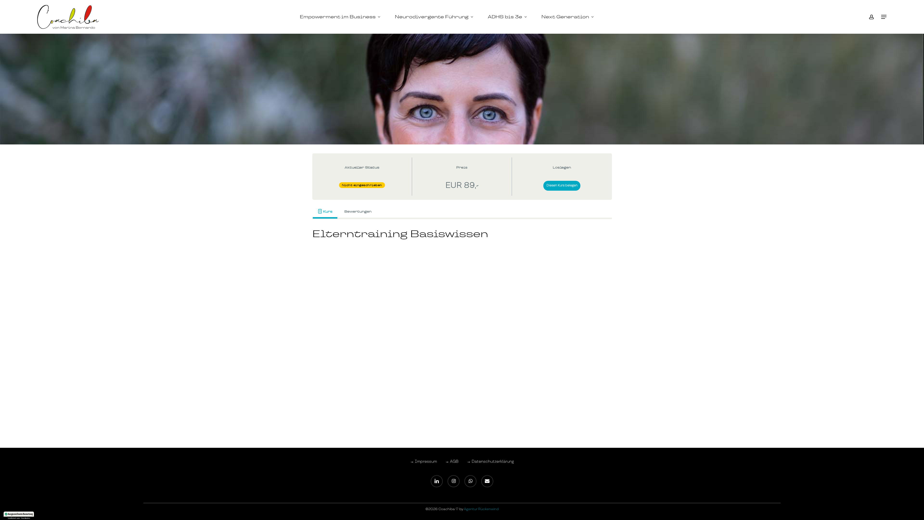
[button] (884, 17)
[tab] (325, 211)
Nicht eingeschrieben (362, 185)
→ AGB (452, 461)
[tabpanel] (462, 237)
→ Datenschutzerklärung (490, 461)
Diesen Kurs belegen (562, 185)
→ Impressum (423, 461)
